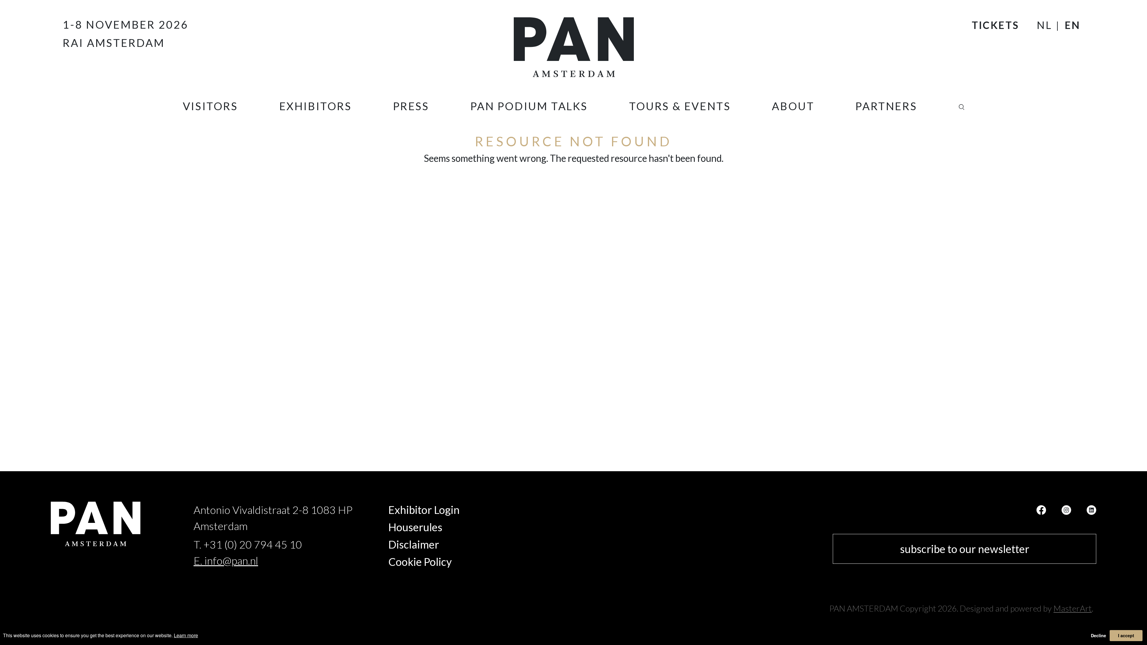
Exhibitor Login (424, 509)
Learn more (186, 635)
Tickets (995, 25)
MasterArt (1073, 608)
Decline (1098, 635)
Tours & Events (680, 106)
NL (1044, 25)
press (411, 106)
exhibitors (315, 106)
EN (1072, 25)
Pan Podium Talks (529, 106)
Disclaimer (413, 544)
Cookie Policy (420, 561)
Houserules (415, 527)
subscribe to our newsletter (964, 548)
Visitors (210, 106)
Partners (886, 106)
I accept (1126, 635)
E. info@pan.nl (226, 560)
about (793, 106)
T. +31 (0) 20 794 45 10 (248, 544)
